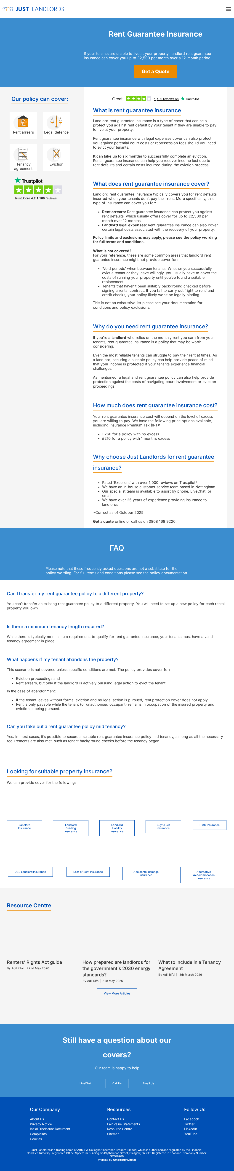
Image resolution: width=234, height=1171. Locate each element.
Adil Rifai (17, 968)
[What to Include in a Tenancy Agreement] (192, 937)
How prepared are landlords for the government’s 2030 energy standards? (116, 968)
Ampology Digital (124, 1159)
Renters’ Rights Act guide (34, 962)
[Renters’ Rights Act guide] (41, 937)
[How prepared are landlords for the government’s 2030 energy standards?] (116, 937)
